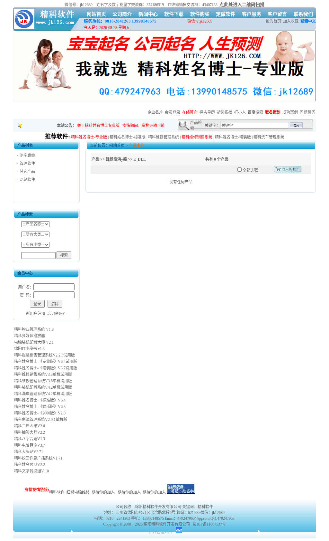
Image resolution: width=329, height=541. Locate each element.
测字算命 (27, 155)
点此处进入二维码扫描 (241, 4)
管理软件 (27, 163)
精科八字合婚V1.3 (29, 439)
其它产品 (27, 171)
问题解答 (307, 112)
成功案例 (290, 112)
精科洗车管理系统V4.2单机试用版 (42, 394)
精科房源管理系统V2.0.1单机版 (40, 419)
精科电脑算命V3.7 (29, 445)
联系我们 (303, 14)
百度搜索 (255, 112)
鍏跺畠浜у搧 (116, 159)
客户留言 (277, 14)
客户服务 (251, 14)
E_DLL (139, 159)
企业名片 (155, 112)
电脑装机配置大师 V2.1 (33, 342)
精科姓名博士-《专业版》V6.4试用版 (45, 361)
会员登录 (172, 112)
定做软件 (225, 14)
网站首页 (96, 14)
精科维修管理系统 (163, 137)
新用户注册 (35, 313)
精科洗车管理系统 (268, 137)
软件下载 (173, 14)
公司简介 (122, 14)
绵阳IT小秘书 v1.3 (29, 348)
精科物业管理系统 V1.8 (33, 329)
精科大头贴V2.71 (28, 452)
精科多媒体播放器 (29, 336)
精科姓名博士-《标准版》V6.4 (39, 400)
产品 (95, 159)
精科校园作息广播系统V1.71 (37, 458)
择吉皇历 (207, 112)
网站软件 (27, 179)
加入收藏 (290, 21)
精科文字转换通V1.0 (31, 471)
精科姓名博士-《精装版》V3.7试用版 (45, 368)
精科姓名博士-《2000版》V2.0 (39, 413)
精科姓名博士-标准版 (128, 137)
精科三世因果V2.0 (29, 426)
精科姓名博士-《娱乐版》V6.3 (39, 406)
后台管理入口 (160, 532)
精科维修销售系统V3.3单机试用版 (42, 374)
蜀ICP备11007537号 (209, 524)
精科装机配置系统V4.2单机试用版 (42, 387)
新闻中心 (148, 14)
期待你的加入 (103, 492)
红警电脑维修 (78, 492)
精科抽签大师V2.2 (29, 432)
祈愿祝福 (224, 112)
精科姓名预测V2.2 (29, 464)
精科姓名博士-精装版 (233, 137)
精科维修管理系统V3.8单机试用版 (42, 381)
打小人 (240, 112)
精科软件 (57, 492)
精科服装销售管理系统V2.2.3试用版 (44, 355)
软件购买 (199, 14)
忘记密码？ (57, 313)
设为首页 (273, 21)
